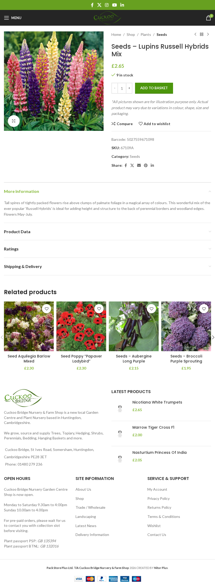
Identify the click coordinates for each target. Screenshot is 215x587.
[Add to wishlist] (46, 308)
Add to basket (154, 88)
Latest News (86, 525)
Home (116, 34)
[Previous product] (195, 34)
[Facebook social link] (92, 5)
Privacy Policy (158, 498)
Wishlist (154, 525)
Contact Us (156, 534)
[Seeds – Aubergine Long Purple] (134, 326)
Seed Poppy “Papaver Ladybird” (81, 359)
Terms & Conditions (163, 516)
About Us (83, 489)
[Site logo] (107, 17)
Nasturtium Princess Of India (159, 452)
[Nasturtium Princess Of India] (119, 458)
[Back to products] (201, 34)
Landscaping (86, 516)
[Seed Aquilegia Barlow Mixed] (29, 326)
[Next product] (208, 34)
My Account (157, 489)
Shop (131, 34)
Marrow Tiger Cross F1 (153, 427)
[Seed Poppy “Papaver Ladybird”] (81, 326)
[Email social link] (139, 165)
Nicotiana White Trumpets (157, 402)
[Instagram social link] (106, 5)
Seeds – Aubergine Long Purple (134, 359)
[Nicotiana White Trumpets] (119, 408)
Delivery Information (92, 534)
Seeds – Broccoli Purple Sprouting (186, 359)
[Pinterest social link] (145, 165)
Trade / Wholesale (90, 507)
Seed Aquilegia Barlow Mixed (29, 359)
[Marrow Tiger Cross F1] (119, 433)
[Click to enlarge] (14, 121)
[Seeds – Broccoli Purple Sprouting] (186, 326)
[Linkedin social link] (122, 5)
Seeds (162, 34)
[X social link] (99, 5)
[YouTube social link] (114, 5)
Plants (146, 34)
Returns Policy (159, 507)
